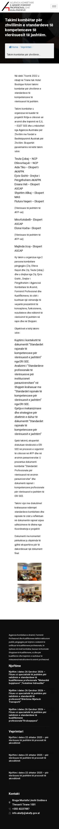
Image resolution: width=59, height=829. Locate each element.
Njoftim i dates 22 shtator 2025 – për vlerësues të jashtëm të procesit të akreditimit (29, 740)
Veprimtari (26, 47)
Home (15, 47)
